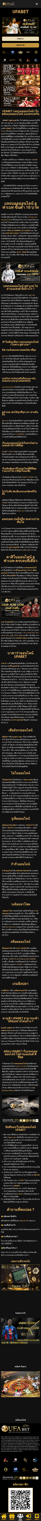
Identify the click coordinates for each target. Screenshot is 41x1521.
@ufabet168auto (8, 1090)
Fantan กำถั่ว (20, 1313)
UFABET (21, 1180)
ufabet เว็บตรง (20, 1366)
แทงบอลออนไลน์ (19, 1063)
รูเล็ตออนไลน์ (20, 1420)
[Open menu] (37, 3)
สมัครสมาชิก (24, 1221)
